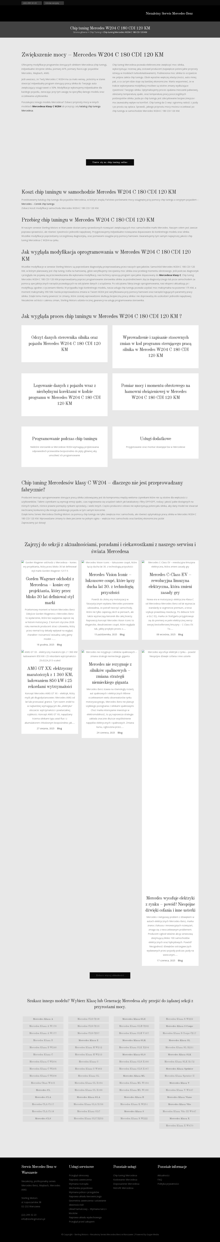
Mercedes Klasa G (88, 1062)
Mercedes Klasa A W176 (43, 1026)
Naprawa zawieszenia (80, 1179)
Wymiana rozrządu (78, 1183)
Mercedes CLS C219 (88, 1026)
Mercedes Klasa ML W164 (134, 1083)
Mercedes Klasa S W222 (134, 1118)
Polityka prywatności (168, 1183)
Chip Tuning (95, 32)
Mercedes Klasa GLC (88, 1111)
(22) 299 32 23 (30, 3)
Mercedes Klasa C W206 (43, 1076)
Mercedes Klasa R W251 (134, 1104)
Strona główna (80, 32)
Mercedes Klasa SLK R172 (179, 1062)
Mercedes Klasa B (43, 1040)
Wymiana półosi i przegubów (84, 1192)
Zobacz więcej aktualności (110, 975)
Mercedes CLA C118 (43, 1111)
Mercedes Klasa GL (88, 1076)
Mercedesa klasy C (170, 275)
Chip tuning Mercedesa (125, 1175)
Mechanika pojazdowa (80, 1188)
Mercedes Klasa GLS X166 (134, 1062)
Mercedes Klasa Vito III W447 (179, 1111)
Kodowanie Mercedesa (125, 1179)
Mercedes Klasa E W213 (88, 1055)
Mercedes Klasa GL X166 (89, 1090)
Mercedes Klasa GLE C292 (134, 1026)
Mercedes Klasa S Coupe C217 (179, 1033)
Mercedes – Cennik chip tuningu (37, 203)
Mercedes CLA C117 (43, 1104)
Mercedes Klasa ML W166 (134, 1090)
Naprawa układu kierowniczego (85, 1196)
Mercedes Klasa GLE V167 (134, 1033)
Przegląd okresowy (79, 1175)
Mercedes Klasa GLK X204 (134, 1047)
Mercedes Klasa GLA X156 (88, 1104)
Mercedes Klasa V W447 (179, 1090)
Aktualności (163, 1175)
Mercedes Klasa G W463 (88, 1069)
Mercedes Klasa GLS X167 (134, 1069)
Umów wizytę (52, 3)
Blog (59, 644)
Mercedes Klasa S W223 (179, 1019)
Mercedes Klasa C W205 (43, 1069)
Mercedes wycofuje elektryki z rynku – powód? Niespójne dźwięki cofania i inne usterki (170, 904)
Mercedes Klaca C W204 (43, 1062)
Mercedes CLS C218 (88, 1019)
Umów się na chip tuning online (110, 162)
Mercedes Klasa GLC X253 (88, 1118)
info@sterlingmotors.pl (33, 1219)
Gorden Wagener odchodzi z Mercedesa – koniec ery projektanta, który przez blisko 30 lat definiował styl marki (50, 591)
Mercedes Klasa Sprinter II (179, 1076)
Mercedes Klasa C (43, 1055)
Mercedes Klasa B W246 (43, 1047)
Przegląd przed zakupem (82, 1221)
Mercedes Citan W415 (43, 1083)
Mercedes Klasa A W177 (43, 1033)
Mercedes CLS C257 (88, 1033)
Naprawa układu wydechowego (85, 1217)
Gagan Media (153, 1234)
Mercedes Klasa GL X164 (89, 1083)
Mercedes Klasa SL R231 (179, 1047)
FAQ (160, 1179)
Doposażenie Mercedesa (126, 1183)
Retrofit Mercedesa (123, 1188)
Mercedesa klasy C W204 (46, 106)
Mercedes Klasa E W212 (88, 1047)
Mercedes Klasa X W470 (179, 1126)
